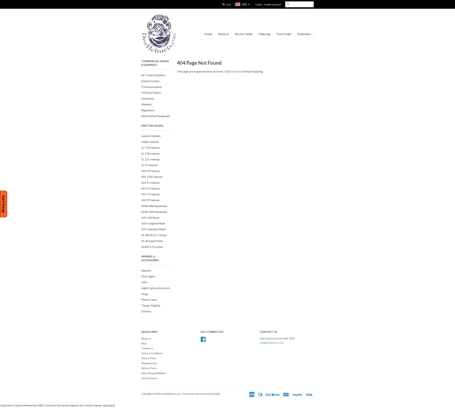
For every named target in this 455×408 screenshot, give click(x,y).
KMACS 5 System (152, 246)
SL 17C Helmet (150, 159)
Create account (272, 4)
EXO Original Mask (153, 223)
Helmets (146, 104)
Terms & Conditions (151, 353)
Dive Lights (148, 276)
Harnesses (147, 98)
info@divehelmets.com (272, 342)
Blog (143, 343)
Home (208, 34)
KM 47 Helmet (150, 182)
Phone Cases (149, 299)
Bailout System (150, 81)
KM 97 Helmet (150, 200)
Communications (151, 86)
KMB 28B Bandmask (154, 211)
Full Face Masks (151, 92)
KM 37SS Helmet (151, 176)
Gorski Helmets (151, 136)
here (234, 71)
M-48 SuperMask (152, 241)
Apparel (146, 270)
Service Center (244, 34)
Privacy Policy (148, 358)
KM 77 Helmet (150, 194)
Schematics (304, 34)
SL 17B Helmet (150, 153)
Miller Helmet (150, 141)
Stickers (146, 311)
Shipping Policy (149, 363)
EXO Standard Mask (153, 229)
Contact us (147, 348)
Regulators (148, 110)
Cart (228, 4)
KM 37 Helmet (150, 171)
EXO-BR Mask (150, 217)
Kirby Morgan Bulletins (153, 373)
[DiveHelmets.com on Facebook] (203, 338)
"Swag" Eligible (150, 305)
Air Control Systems (153, 75)
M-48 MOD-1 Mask (154, 235)
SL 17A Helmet (150, 147)
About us (223, 34)
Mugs (144, 294)
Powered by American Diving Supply (201, 393)
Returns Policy (149, 368)
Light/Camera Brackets (155, 288)
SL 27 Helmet (149, 165)
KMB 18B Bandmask (154, 206)
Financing (264, 34)
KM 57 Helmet (150, 188)
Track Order (283, 34)
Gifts (144, 282)
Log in (259, 4)
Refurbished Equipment (155, 116)
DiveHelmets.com (171, 393)
